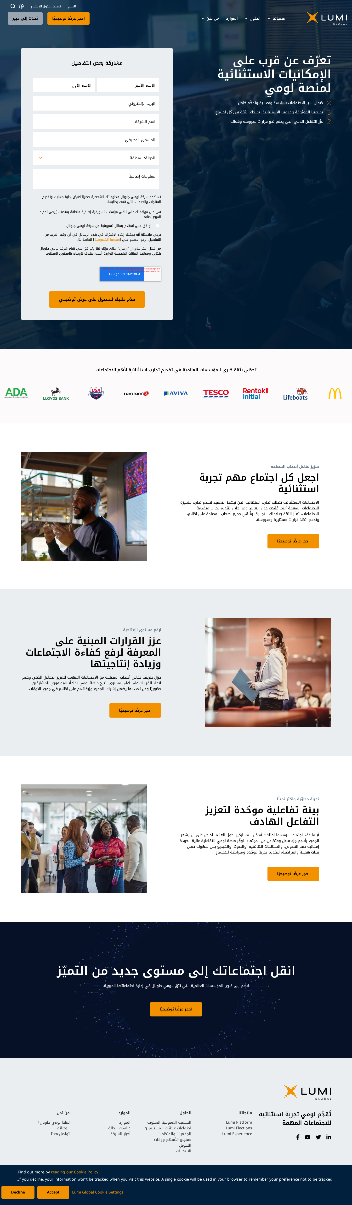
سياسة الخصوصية (107, 239)
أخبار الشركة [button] (120, 1134)
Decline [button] (18, 1192)
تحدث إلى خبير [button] (25, 18)
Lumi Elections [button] (239, 1128)
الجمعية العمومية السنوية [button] (169, 1122)
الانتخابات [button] (183, 1151)
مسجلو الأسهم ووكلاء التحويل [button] (172, 1142)
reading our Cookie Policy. (57, 1172)
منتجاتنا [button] (279, 18)
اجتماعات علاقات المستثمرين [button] (167, 1128)
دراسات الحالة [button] (119, 1128)
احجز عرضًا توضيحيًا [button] (68, 18)
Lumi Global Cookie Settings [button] (98, 1192)
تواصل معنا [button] (60, 1134)
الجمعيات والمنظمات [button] (174, 1134)
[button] (321, 18)
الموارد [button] (232, 18)
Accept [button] (53, 1192)
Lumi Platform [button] (239, 1122)
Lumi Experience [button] (237, 1134)
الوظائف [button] (63, 1128)
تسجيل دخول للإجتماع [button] (46, 6)
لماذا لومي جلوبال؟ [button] (54, 1122)
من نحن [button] (212, 18)
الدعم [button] (72, 6)
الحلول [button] (255, 18)
